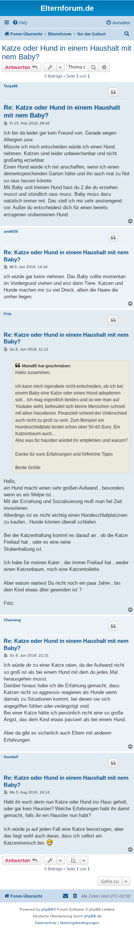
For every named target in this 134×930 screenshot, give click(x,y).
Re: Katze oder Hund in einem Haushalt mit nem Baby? (62, 111)
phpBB (47, 909)
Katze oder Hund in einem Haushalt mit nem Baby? (66, 52)
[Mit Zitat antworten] (113, 92)
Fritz (8, 314)
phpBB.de (93, 916)
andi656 (11, 231)
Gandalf (11, 757)
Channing (12, 620)
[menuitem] (19, 22)
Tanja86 (11, 86)
